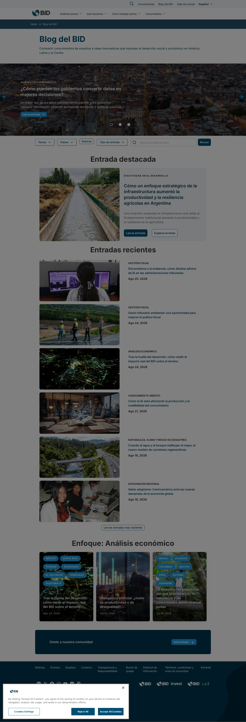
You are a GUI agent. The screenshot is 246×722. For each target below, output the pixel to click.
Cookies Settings (24, 711)
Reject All (83, 711)
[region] (66, 701)
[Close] (123, 688)
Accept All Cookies (111, 711)
